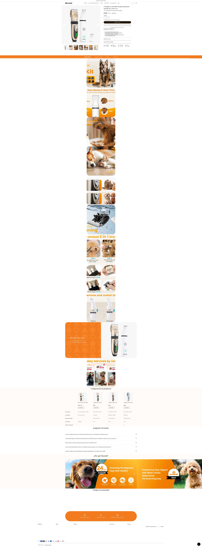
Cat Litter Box (40, 527)
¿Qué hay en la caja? (107, 38)
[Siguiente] (99, 47)
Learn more (81, 407)
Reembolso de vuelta (59, 529)
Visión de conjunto (87, 56)
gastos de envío (107, 19)
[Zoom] (81, 24)
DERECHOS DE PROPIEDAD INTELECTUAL (62, 533)
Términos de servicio (59, 531)
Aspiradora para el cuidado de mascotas (43, 528)
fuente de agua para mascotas (42, 532)
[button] (117, 25)
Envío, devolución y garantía (108, 41)
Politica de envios (58, 528)
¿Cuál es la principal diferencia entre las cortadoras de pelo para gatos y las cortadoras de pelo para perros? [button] (88, 447)
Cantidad (105, 15)
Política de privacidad (59, 532)
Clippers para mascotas (41, 531)
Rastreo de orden (58, 527)
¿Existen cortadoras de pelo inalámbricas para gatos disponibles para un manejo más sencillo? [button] (85, 451)
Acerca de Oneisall (76, 528)
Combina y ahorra (40, 529)
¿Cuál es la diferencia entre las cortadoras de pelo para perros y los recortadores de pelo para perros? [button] (86, 434)
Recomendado (115, 56)
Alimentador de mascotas (41, 533)
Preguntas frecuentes (98, 56)
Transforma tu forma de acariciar (101, 0)
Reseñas (107, 56)
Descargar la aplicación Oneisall (78, 527)
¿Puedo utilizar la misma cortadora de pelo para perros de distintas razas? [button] (81, 442)
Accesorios (39, 536)
